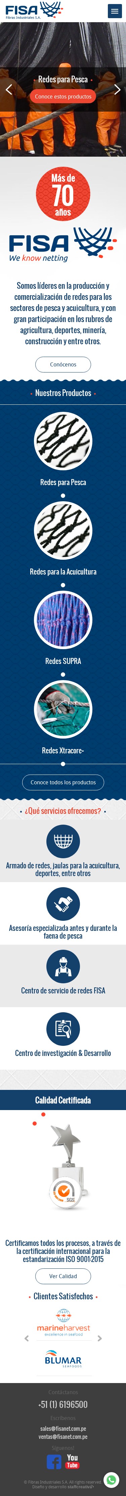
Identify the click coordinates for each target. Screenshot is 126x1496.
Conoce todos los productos (63, 782)
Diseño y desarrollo (62, 1487)
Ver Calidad (63, 1276)
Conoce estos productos (63, 96)
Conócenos (63, 364)
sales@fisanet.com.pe (63, 1428)
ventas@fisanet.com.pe (63, 1436)
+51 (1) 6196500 (63, 1405)
